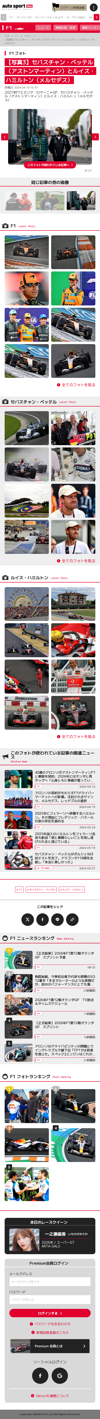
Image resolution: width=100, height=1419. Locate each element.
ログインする (48, 1313)
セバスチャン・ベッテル (42, 889)
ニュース (43, 27)
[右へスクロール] (96, 17)
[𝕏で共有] (27, 919)
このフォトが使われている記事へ (48, 165)
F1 (11, 17)
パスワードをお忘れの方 (52, 1324)
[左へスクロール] (3, 17)
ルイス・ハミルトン (73, 889)
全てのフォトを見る (78, 385)
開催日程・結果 (65, 27)
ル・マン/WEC (76, 17)
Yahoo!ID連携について (52, 1396)
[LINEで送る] (57, 919)
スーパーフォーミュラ (49, 17)
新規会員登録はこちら (52, 1332)
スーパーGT (24, 17)
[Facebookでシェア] (42, 919)
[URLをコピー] (72, 919)
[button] (95, 136)
